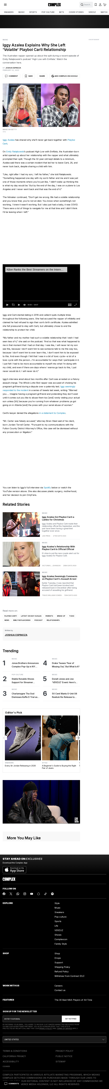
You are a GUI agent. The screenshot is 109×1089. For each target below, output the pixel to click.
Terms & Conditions (15, 1051)
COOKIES (6, 1066)
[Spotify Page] (52, 893)
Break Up (61, 616)
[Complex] (54, 4)
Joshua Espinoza (16, 635)
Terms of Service (64, 1028)
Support (58, 962)
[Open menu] (5, 4)
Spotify (47, 487)
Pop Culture (17, 675)
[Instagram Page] (24, 893)
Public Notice (64, 1056)
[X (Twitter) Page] (11, 893)
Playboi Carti (10, 616)
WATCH (104, 12)
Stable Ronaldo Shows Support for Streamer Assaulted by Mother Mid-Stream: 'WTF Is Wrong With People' (26, 681)
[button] (7, 305)
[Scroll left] (5, 738)
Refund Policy (61, 971)
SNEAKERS (9, 12)
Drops (57, 958)
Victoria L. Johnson (51, 566)
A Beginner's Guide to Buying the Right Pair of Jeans (59, 767)
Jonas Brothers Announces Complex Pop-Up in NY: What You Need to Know (25, 665)
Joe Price (46, 536)
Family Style (60, 943)
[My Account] (100, 4)
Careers (58, 985)
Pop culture (60, 916)
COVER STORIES (76, 12)
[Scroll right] (78, 738)
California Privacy (14, 1056)
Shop (57, 953)
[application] (41, 286)
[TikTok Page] (45, 893)
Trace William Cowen (52, 595)
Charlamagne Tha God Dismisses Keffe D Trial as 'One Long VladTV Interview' (24, 695)
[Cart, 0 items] (104, 4)
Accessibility (11, 1061)
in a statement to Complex (52, 413)
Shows (57, 934)
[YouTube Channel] (31, 893)
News (6, 620)
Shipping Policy (62, 967)
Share (42, 76)
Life (56, 925)
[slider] (41, 301)
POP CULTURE (48, 12)
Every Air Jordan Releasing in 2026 (20, 766)
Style (44, 763)
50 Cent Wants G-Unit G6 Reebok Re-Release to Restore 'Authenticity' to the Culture (66, 695)
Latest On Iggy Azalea (31, 616)
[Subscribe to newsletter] (71, 1019)
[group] (25, 305)
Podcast (38, 620)
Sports (57, 921)
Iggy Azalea (8, 140)
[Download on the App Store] (14, 868)
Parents (49, 616)
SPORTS (33, 12)
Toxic (71, 616)
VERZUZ (92, 12)
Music (5, 40)
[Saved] (95, 5)
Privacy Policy (45, 1028)
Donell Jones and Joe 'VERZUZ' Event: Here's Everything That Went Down (66, 681)
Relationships (53, 620)
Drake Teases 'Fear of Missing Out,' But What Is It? (65, 665)
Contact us (59, 990)
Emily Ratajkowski (15, 151)
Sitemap (61, 1061)
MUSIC (21, 12)
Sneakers (9, 763)
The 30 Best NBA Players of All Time (73, 1000)
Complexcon (60, 939)
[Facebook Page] (4, 893)
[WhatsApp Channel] (17, 893)
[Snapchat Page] (38, 893)
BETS (61, 12)
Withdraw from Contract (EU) (69, 976)
